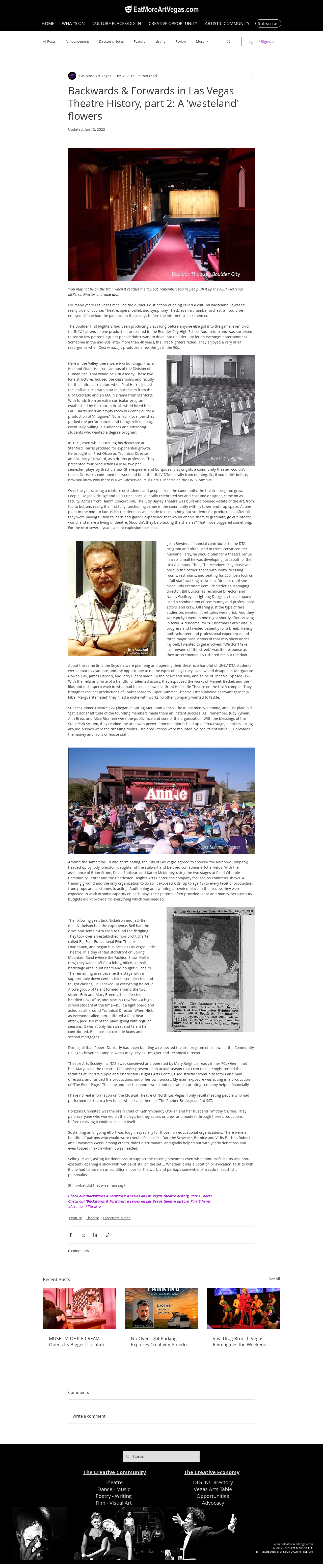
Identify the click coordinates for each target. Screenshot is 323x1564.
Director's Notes (111, 41)
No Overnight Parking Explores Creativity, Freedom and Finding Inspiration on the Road (161, 1341)
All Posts (49, 41)
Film (100, 1502)
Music (123, 1489)
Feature (139, 41)
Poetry (103, 1496)
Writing (123, 1496)
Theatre (92, 1217)
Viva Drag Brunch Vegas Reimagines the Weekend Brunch (239, 1341)
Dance (104, 1489)
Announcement (77, 41)
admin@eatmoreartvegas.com (293, 1544)
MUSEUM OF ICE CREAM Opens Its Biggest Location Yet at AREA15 (77, 1341)
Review (180, 41)
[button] (228, 41)
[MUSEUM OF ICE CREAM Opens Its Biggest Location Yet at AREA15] (79, 1308)
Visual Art (121, 1502)
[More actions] (252, 76)
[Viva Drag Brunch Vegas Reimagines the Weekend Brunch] (243, 1308)
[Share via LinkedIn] (95, 1235)
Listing (160, 41)
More (200, 41)
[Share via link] (107, 1235)
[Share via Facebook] (70, 1235)
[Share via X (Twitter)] (82, 1235)
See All (274, 1278)
